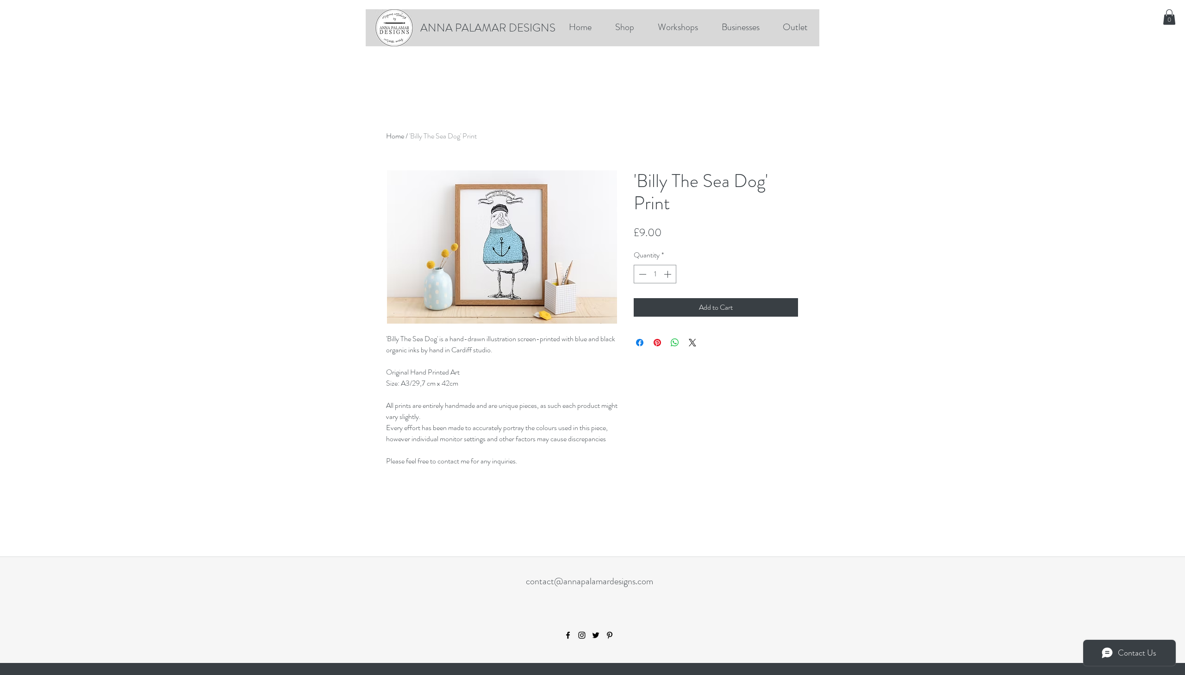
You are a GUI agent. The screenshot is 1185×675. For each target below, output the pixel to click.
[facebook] (568, 635)
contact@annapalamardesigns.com (589, 581)
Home (395, 136)
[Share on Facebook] (639, 342)
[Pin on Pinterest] (657, 342)
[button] (1169, 17)
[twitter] (595, 635)
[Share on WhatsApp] (674, 342)
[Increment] (668, 274)
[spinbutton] (655, 274)
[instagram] (581, 635)
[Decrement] (641, 274)
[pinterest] (609, 635)
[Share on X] (692, 342)
